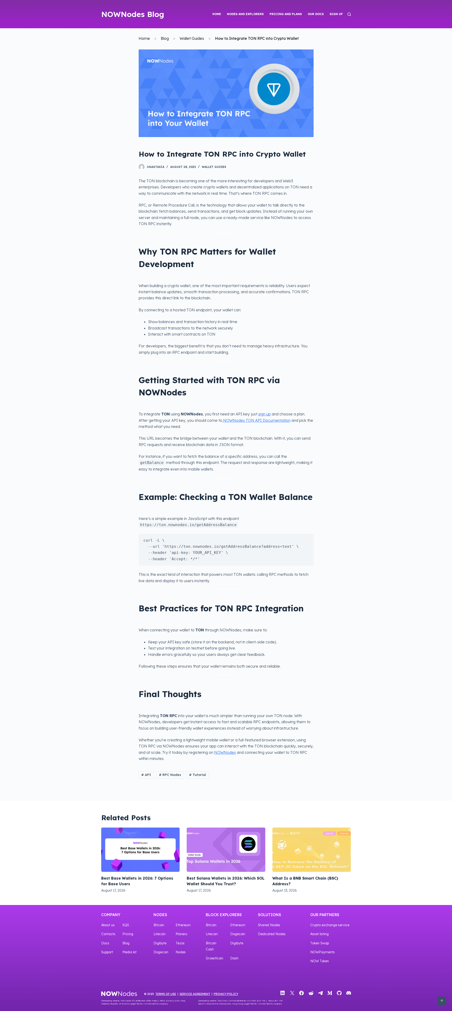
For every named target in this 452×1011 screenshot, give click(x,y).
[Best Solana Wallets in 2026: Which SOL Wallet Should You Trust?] (226, 850)
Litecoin (159, 934)
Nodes (160, 914)
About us (108, 925)
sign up (264, 414)
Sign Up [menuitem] (336, 14)
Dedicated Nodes (272, 934)
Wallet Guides (192, 38)
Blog (165, 38)
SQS (125, 925)
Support (107, 952)
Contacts (108, 934)
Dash (234, 958)
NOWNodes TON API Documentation (256, 420)
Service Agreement (195, 994)
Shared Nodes (269, 925)
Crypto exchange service (329, 925)
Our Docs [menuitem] (316, 14)
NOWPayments (322, 952)
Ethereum (183, 925)
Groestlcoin (214, 958)
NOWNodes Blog (132, 14)
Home (144, 38)
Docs (105, 943)
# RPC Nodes (170, 775)
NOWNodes (225, 752)
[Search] (349, 14)
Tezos (180, 943)
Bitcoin (158, 925)
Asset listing (319, 934)
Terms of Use (165, 994)
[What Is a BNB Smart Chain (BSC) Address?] (311, 850)
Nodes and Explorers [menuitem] (245, 14)
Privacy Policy (226, 994)
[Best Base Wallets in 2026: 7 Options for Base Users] (140, 850)
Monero (181, 934)
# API (146, 775)
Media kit (129, 952)
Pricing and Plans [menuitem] (286, 14)
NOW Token (319, 961)
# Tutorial (197, 775)
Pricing (127, 934)
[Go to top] (442, 1001)
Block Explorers (224, 914)
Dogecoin (160, 952)
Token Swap (319, 943)
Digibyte (159, 943)
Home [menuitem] (216, 14)
